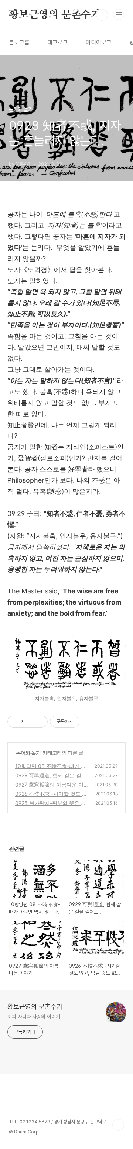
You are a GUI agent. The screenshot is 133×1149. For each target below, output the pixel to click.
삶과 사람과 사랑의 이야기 (33, 1017)
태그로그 (57, 42)
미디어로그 (99, 42)
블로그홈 (19, 42)
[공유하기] (30, 721)
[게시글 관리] (39, 721)
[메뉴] (118, 14)
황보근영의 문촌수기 (55, 15)
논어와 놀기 (28, 752)
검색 (102, 14)
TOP (118, 1125)
